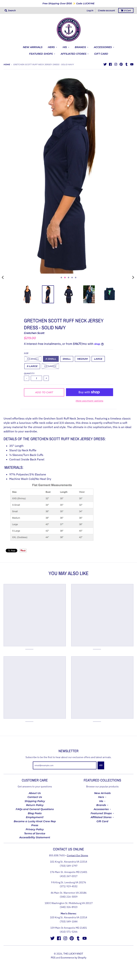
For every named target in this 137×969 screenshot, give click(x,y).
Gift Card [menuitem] (101, 53)
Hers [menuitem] (51, 47)
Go (100, 765)
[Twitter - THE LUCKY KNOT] (105, 64)
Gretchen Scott (34, 333)
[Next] (133, 277)
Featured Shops (101, 813)
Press (34, 825)
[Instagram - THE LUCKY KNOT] (115, 64)
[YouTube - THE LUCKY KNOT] (131, 64)
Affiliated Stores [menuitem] (73, 53)
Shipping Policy (35, 801)
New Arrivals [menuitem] (32, 47)
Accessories (101, 809)
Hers (101, 797)
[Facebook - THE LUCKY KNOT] (110, 64)
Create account (106, 10)
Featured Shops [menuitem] (41, 53)
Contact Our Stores (77, 855)
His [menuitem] (65, 47)
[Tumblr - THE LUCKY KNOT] (126, 64)
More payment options (89, 400)
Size (26, 353)
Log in (90, 10)
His (101, 801)
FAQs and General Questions (35, 809)
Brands (101, 805)
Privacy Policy (35, 829)
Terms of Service (34, 833)
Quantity (29, 373)
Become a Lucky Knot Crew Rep (35, 821)
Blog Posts (35, 813)
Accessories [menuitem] (103, 47)
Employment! (35, 817)
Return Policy (35, 805)
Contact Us (34, 797)
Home (7, 64)
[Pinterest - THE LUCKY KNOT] (121, 64)
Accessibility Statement (34, 837)
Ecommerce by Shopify (73, 957)
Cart (127, 10)
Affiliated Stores (101, 817)
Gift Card (102, 821)
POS (53, 957)
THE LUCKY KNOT (73, 953)
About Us (35, 793)
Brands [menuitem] (80, 47)
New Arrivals (102, 793)
